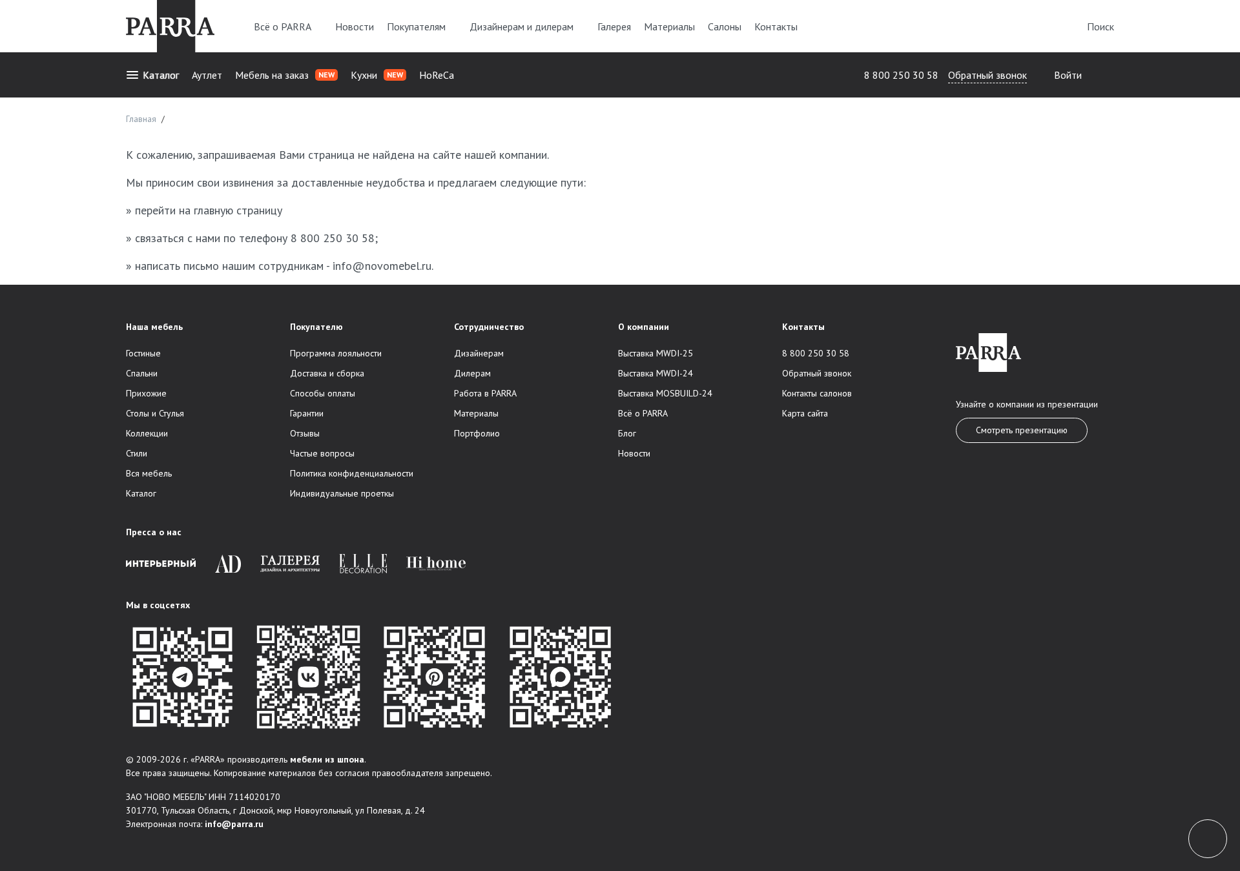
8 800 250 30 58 (901, 74)
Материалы (669, 26)
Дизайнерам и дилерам (522, 26)
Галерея (614, 26)
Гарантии (307, 413)
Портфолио (477, 433)
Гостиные (143, 353)
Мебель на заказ (285, 74)
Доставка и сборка (327, 373)
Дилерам (472, 373)
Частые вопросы (322, 453)
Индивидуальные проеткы (342, 493)
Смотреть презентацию (1022, 430)
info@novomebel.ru (382, 265)
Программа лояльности (336, 353)
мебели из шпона (327, 759)
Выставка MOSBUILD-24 (665, 393)
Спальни (142, 373)
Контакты (776, 26)
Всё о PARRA (282, 26)
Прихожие (146, 393)
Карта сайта (805, 413)
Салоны (724, 26)
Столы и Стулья (155, 413)
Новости (354, 26)
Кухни (377, 74)
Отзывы (305, 433)
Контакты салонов (817, 393)
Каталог (161, 74)
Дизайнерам (479, 353)
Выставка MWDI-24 (655, 373)
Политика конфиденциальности (351, 473)
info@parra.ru (234, 824)
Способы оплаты (322, 393)
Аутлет (207, 74)
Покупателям (416, 26)
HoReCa (436, 74)
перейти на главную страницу (208, 210)
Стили (136, 453)
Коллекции (147, 433)
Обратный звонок (987, 74)
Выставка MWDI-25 (655, 353)
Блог (627, 433)
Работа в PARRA (485, 393)
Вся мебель (149, 473)
